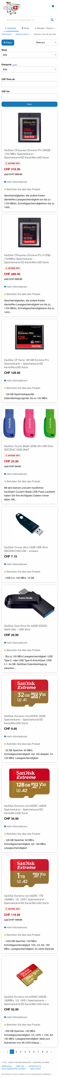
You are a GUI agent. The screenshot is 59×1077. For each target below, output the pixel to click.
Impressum (6, 1066)
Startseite (6, 34)
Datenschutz (35, 1066)
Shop (26, 28)
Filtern (8, 42)
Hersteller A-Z (22, 34)
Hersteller (11, 28)
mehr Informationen (16, 182)
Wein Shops (35, 1068)
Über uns (20, 1066)
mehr (14, 65)
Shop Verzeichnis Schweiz (14, 1068)
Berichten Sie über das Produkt (23, 189)
